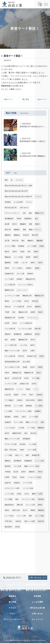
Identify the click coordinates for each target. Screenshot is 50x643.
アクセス (29, 202)
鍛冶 (36, 218)
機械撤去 (17, 229)
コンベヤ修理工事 (26, 323)
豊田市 (7, 252)
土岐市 (23, 417)
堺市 (29, 252)
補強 (16, 499)
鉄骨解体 (21, 246)
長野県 (40, 367)
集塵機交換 (28, 334)
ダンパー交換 (18, 422)
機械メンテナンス (35, 229)
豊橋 (30, 516)
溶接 (42, 422)
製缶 (22, 240)
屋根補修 (29, 406)
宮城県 (25, 367)
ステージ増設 (39, 516)
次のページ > (42, 99)
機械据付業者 (16, 433)
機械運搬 (40, 240)
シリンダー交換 (28, 488)
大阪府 (22, 252)
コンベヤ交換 (18, 257)
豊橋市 (37, 224)
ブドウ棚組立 (9, 400)
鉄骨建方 (20, 279)
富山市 (25, 510)
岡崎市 (40, 400)
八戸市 (23, 395)
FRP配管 (7, 472)
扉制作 (40, 505)
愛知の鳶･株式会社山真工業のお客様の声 (18, 196)
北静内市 (18, 521)
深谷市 (14, 323)
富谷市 (32, 367)
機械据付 (8, 235)
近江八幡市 (26, 362)
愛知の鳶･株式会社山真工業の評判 (16, 191)
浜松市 (40, 263)
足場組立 (29, 268)
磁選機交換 (17, 334)
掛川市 (26, 301)
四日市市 (21, 356)
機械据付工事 (9, 290)
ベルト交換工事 (10, 329)
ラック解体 (38, 406)
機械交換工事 (30, 279)
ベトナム (20, 389)
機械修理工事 (23, 340)
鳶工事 (7, 240)
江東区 (32, 351)
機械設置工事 (9, 389)
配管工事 (35, 235)
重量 (30, 224)
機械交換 (8, 257)
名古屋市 (21, 318)
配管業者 (8, 466)
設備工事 (8, 483)
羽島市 (40, 472)
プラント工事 (21, 516)
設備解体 (38, 411)
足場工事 (26, 235)
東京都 (37, 334)
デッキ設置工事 (19, 307)
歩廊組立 (20, 400)
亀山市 (7, 378)
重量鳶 (33, 510)
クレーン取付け (17, 268)
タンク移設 (32, 444)
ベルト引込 (23, 345)
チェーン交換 (39, 461)
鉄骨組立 (40, 395)
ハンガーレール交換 (34, 477)
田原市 (14, 252)
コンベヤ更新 (33, 417)
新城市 (37, 268)
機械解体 (23, 224)
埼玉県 (7, 323)
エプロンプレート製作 (12, 488)
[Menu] (46, 4)
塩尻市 (38, 373)
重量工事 (20, 505)
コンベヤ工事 (27, 483)
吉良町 (41, 356)
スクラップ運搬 (10, 246)
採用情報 (8, 202)
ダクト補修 (35, 378)
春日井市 (33, 433)
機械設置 (41, 428)
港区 (6, 340)
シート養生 (8, 455)
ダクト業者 (17, 466)
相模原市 (8, 334)
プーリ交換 (31, 428)
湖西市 (33, 263)
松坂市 (26, 378)
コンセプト (19, 180)
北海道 (19, 494)
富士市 (29, 307)
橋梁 (27, 455)
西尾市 (36, 252)
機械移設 (17, 235)
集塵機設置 (28, 461)
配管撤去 (8, 417)
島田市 (7, 433)
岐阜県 (16, 417)
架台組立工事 (16, 378)
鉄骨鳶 (17, 527)
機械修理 (8, 263)
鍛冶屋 (7, 224)
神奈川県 (38, 329)
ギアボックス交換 (11, 444)
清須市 (22, 477)
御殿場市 (38, 307)
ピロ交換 (21, 428)
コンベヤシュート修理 (12, 296)
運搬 (24, 229)
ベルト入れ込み (10, 428)
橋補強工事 (35, 455)
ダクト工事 (20, 274)
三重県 (16, 263)
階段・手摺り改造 (11, 450)
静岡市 (35, 257)
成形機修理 (26, 439)
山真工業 (8, 395)
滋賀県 (33, 312)
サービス (38, 196)
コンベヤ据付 (9, 279)
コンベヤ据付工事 (11, 345)
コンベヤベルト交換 (24, 329)
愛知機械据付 (9, 218)
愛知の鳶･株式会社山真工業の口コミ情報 (18, 185)
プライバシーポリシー (12, 213)
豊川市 (14, 224)
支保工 (31, 395)
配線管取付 (8, 527)
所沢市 (33, 340)
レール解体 (8, 411)
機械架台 (8, 461)
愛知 (6, 180)
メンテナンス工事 (11, 384)
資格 (30, 213)
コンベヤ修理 (31, 246)
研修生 (28, 389)
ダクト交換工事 (10, 356)
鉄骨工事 (8, 229)
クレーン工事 (30, 505)
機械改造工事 (27, 296)
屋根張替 (8, 406)
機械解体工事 (28, 373)
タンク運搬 (8, 499)
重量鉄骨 (32, 472)
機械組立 (30, 240)
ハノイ (35, 389)
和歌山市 (8, 307)
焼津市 (25, 351)
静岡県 (28, 257)
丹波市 (14, 477)
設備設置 (8, 422)
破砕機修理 (17, 461)
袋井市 (32, 345)
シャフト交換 (9, 494)
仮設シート (19, 455)
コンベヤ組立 (9, 516)
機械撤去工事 (16, 373)
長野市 (7, 373)
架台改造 (23, 444)
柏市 (13, 312)
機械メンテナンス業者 (31, 466)
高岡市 (23, 472)
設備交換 (17, 483)
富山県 (16, 472)
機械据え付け (39, 213)
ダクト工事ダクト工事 (12, 367)
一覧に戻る (25, 99)
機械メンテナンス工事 (12, 351)
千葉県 (7, 312)
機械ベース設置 (37, 494)
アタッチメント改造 (28, 499)
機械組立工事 (23, 312)
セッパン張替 (18, 406)
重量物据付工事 (10, 318)
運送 (25, 433)
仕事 (24, 213)
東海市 (7, 301)
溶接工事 (41, 521)
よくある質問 (18, 202)
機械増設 (41, 510)
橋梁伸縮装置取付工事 (12, 362)
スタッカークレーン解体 (23, 411)
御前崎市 (30, 274)
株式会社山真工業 (11, 207)
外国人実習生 (30, 400)
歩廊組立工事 (24, 384)
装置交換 (41, 499)
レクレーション (22, 290)
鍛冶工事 (15, 240)
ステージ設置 (31, 450)
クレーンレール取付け (25, 285)
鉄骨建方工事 (31, 356)
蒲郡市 (7, 268)
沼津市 (34, 384)
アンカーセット (32, 318)
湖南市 (40, 312)
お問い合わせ (24, 207)
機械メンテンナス (32, 422)
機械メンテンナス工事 (12, 439)
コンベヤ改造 (16, 301)
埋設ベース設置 (29, 521)
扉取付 (7, 510)
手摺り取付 (8, 521)
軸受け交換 (16, 510)
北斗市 (26, 494)
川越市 (22, 450)
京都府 (41, 246)
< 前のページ (8, 99)
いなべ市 (24, 263)
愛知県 (19, 218)
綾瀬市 (13, 340)
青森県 (16, 395)
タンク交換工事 (10, 285)
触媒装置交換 (9, 505)
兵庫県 (7, 477)
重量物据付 (28, 218)
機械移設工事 (39, 296)
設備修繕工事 (9, 274)
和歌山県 (35, 301)
